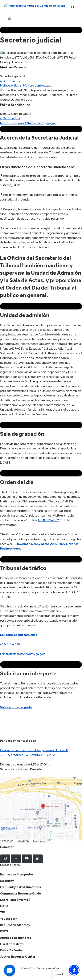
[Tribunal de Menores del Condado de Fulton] (34, 7)
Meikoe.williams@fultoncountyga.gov (26, 85)
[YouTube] (27, 858)
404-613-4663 (10, 81)
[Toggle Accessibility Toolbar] (74, 970)
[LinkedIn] (38, 858)
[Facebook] (16, 858)
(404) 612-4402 (48, 520)
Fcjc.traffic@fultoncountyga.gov (22, 654)
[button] (73, 7)
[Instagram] (5, 858)
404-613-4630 (10, 644)
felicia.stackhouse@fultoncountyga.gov (28, 123)
